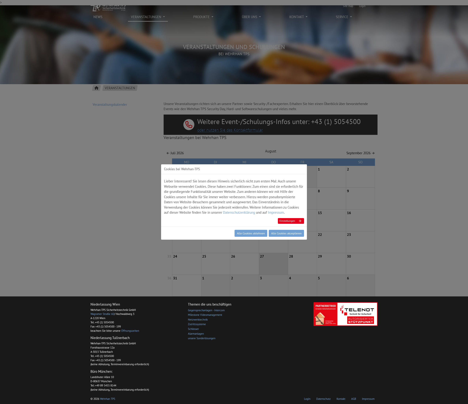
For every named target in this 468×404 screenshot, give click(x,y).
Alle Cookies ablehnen (251, 233)
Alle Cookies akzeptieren (286, 233)
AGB (353, 399)
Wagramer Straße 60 (102, 314)
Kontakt (341, 399)
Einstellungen (287, 220)
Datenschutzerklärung (239, 212)
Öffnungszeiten (130, 330)
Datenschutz (323, 399)
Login (307, 399)
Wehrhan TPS (107, 399)
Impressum (368, 399)
